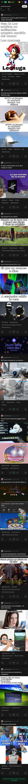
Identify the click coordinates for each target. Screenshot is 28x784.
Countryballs (5, 468)
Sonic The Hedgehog (7, 74)
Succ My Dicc (6, 710)
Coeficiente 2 (6, 202)
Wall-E (18, 402)
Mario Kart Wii (6, 465)
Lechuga (4, 76)
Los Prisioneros (16, 532)
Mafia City (5, 766)
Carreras (4, 149)
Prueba (17, 200)
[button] (22, 2)
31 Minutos (5, 322)
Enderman (5, 248)
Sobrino (22, 248)
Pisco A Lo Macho (19, 655)
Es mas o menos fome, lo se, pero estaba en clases (12, 167)
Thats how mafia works (8, 724)
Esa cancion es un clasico (9, 217)
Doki (14, 653)
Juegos (10, 149)
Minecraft (5, 200)
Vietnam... (5, 404)
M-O (4, 402)
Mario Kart (17, 149)
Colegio (11, 200)
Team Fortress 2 (6, 707)
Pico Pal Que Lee (6, 327)
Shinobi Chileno (6, 658)
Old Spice (15, 587)
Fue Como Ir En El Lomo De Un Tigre (11, 589)
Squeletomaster (7, 15)
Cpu (23, 149)
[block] (26, 15)
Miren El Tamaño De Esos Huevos (10, 534)
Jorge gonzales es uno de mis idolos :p (13, 482)
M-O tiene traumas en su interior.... (13, 360)
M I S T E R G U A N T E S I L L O (10, 264)
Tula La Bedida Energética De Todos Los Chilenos (14, 250)
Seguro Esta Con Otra (7, 655)
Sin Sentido (11, 76)
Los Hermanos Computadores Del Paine (12, 325)
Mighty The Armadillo (20, 74)
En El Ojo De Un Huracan (8, 592)
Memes (18, 76)
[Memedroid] (5, 2)
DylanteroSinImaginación (16, 766)
